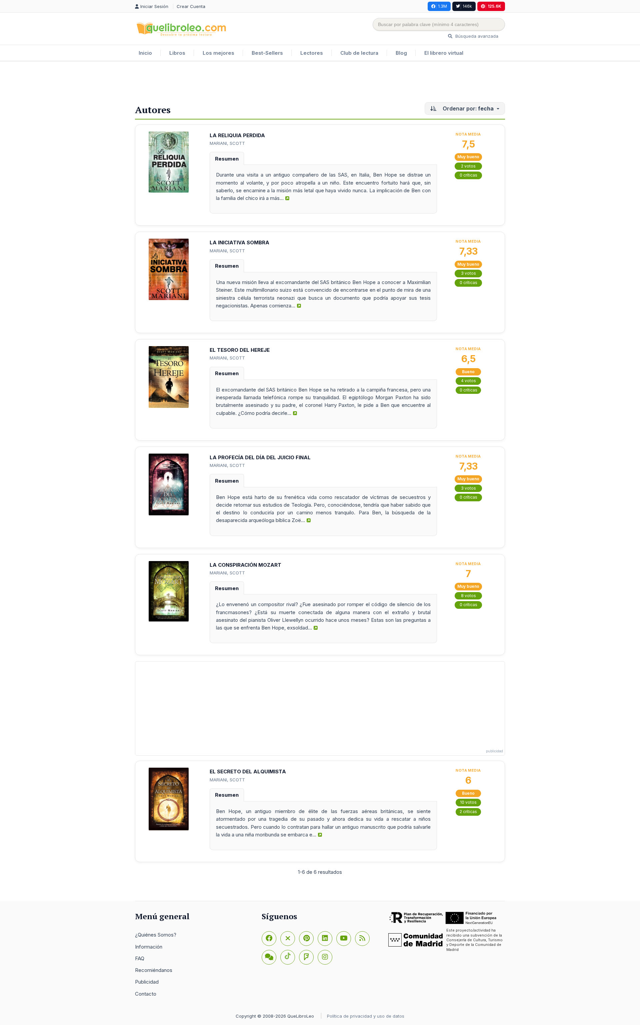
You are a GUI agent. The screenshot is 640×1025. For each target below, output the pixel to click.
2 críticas (468, 811)
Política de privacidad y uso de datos (365, 1016)
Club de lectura (359, 53)
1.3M (442, 6)
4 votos (468, 380)
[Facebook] (269, 938)
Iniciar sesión (155, 6)
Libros (177, 53)
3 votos (468, 273)
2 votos (468, 166)
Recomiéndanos (153, 970)
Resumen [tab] (227, 159)
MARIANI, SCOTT (227, 143)
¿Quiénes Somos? (155, 935)
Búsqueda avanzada (476, 36)
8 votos (468, 595)
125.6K (494, 6)
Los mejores (218, 53)
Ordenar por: (467, 108)
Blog (401, 53)
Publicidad (147, 982)
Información (148, 947)
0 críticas (468, 175)
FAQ (139, 958)
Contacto (145, 994)
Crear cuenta (191, 6)
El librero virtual (443, 53)
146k (467, 6)
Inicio (145, 53)
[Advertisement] (320, 83)
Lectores (311, 53)
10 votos (468, 802)
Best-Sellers (267, 53)
